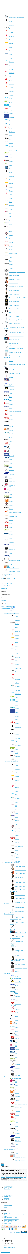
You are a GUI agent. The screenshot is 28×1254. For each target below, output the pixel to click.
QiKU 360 (11, 73)
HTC (10, 165)
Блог (5, 575)
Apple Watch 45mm (14, 275)
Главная (3, 1177)
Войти (2, 578)
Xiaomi (11, 39)
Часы (10, 564)
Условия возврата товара (10, 1220)
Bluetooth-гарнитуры (14, 571)
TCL (10, 80)
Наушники (12, 312)
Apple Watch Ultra (13, 283)
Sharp (10, 109)
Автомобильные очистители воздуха (17, 918)
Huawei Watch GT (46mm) (16, 286)
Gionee (11, 87)
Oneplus (11, 194)
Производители (8, 1205)
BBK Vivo (12, 98)
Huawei (11, 51)
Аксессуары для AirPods (15, 320)
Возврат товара (8, 1187)
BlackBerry (12, 481)
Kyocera (11, 161)
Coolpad (11, 143)
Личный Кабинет (8, 1195)
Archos (11, 264)
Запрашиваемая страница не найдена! (16, 1177)
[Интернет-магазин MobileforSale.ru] (8, 610)
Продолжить (4, 1179)
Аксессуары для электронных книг (17, 960)
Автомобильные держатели (16, 332)
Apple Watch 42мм (14, 301)
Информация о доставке (10, 1217)
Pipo (10, 220)
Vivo (10, 202)
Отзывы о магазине (10, 606)
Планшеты (12, 485)
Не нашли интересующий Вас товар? (13, 1214)
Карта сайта (7, 1189)
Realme (11, 43)
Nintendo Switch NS (14, 339)
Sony (10, 58)
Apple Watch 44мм (14, 290)
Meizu (10, 121)
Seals (10, 397)
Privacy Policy (7, 1223)
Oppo (10, 47)
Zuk (10, 76)
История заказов (8, 1196)
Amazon (11, 95)
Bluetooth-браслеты (14, 568)
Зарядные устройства (14, 373)
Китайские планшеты (15, 512)
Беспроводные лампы (15, 352)
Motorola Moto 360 (14, 308)
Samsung (11, 25)
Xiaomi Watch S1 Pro (14, 279)
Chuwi (11, 227)
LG (10, 65)
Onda (10, 224)
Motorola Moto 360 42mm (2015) (17, 297)
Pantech (11, 113)
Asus (10, 135)
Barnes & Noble (13, 253)
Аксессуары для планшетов (16, 168)
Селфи (11, 377)
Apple (10, 21)
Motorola (11, 62)
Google (11, 32)
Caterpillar (11, 389)
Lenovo (11, 69)
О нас (5, 1216)
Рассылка (6, 1199)
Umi (10, 106)
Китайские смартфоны (15, 411)
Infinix (10, 139)
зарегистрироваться (12, 578)
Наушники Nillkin (14, 316)
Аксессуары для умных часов (17, 272)
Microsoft (11, 91)
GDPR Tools (7, 1213)
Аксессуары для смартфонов (16, 17)
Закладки (6, 1198)
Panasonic (11, 117)
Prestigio (11, 235)
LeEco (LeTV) (13, 150)
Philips (11, 384)
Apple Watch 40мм (14, 294)
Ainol (10, 231)
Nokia (10, 54)
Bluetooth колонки (14, 369)
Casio (10, 157)
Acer (10, 154)
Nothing (11, 28)
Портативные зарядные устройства (16, 951)
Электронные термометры (16, 348)
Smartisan (11, 84)
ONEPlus (11, 36)
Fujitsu (11, 128)
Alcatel (11, 146)
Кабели (11, 361)
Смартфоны (12, 380)
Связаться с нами (8, 1186)
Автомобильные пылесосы (16, 336)
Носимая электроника (15, 560)
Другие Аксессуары (14, 323)
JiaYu (10, 102)
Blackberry (12, 132)
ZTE (10, 124)
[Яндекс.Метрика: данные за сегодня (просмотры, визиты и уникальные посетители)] (15, 1232)
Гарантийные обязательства (11, 1219)
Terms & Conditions (9, 1221)
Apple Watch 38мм (14, 305)
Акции (2, 606)
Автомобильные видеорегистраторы (11, 344)
